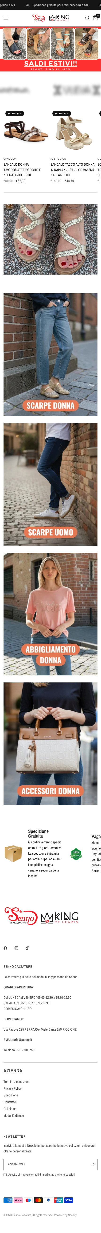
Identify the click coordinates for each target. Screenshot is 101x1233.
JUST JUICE (58, 158)
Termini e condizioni (16, 1081)
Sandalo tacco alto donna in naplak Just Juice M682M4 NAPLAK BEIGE (72, 169)
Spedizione (11, 1095)
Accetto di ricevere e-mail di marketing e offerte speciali (41, 1175)
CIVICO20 (10, 158)
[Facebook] (9, 948)
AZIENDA (13, 1070)
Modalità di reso (14, 1115)
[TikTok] (31, 948)
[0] (94, 18)
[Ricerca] (87, 18)
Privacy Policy (12, 1088)
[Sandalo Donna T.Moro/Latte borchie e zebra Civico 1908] (26, 131)
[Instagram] (20, 948)
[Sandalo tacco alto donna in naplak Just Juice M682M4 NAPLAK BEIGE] (73, 131)
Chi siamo (10, 1108)
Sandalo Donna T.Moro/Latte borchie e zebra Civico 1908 (22, 169)
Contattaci (10, 1101)
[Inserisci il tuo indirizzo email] (92, 1164)
